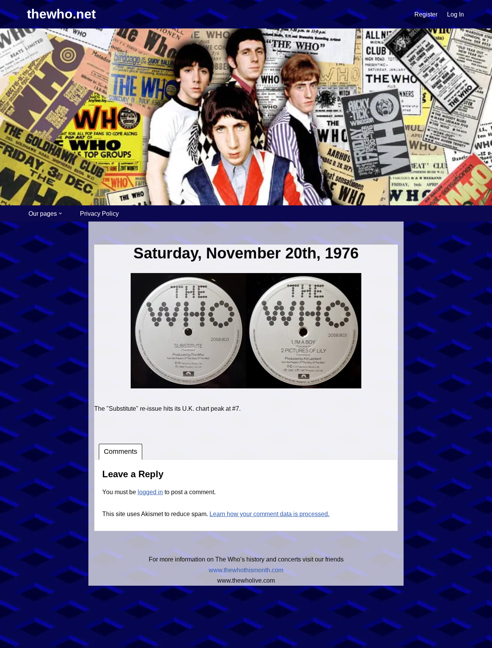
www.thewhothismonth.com (246, 570)
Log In (455, 14)
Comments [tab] (120, 451)
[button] (60, 213)
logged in (150, 492)
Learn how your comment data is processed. (269, 514)
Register (425, 14)
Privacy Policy (99, 213)
